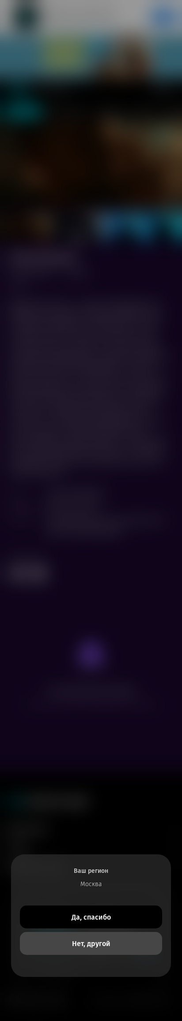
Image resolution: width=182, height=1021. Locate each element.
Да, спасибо (91, 917)
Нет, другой (91, 943)
